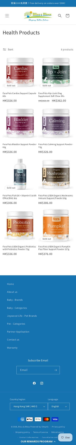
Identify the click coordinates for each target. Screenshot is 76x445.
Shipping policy (22, 432)
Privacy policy (58, 426)
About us (12, 291)
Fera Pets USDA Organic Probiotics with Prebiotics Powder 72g (19, 248)
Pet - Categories (16, 323)
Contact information (29, 437)
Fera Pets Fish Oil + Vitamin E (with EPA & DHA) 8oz (19, 197)
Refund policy (57, 432)
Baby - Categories (17, 307)
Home (10, 284)
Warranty (12, 347)
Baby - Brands (15, 299)
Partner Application (18, 331)
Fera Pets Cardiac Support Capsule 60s (19, 94)
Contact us (13, 339)
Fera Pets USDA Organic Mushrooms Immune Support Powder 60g (55, 197)
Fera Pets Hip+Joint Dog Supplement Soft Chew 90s (51, 94)
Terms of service (40, 432)
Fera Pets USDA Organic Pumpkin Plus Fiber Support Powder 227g (54, 248)
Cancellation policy (51, 437)
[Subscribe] (56, 370)
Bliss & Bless (24, 426)
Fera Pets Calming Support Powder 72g (55, 145)
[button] (38, 441)
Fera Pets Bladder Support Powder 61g (19, 145)
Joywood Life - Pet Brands (22, 315)
